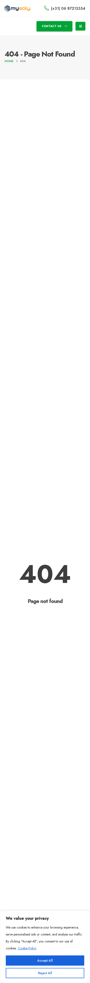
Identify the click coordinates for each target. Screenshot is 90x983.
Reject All (45, 973)
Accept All (45, 960)
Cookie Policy (27, 948)
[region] (45, 947)
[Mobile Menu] (80, 26)
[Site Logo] (17, 8)
